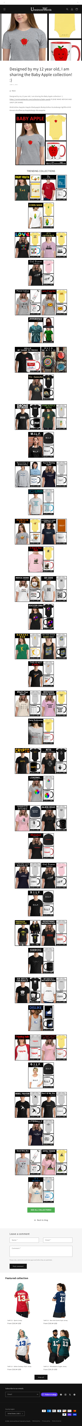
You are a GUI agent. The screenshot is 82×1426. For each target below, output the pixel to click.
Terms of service (56, 1421)
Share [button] (14, 91)
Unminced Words (14, 1421)
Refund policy (36, 1421)
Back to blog (42, 1220)
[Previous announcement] (4, 2)
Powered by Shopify (24, 1421)
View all (41, 1377)
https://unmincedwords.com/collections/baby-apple (30, 99)
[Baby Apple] (41, 165)
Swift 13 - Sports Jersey (14, 1320)
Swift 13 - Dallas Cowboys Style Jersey (19, 1366)
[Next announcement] (77, 2)
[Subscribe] (37, 1394)
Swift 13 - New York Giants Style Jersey (56, 1320)
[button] (4, 9)
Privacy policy (46, 1421)
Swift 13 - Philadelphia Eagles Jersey (55, 1366)
